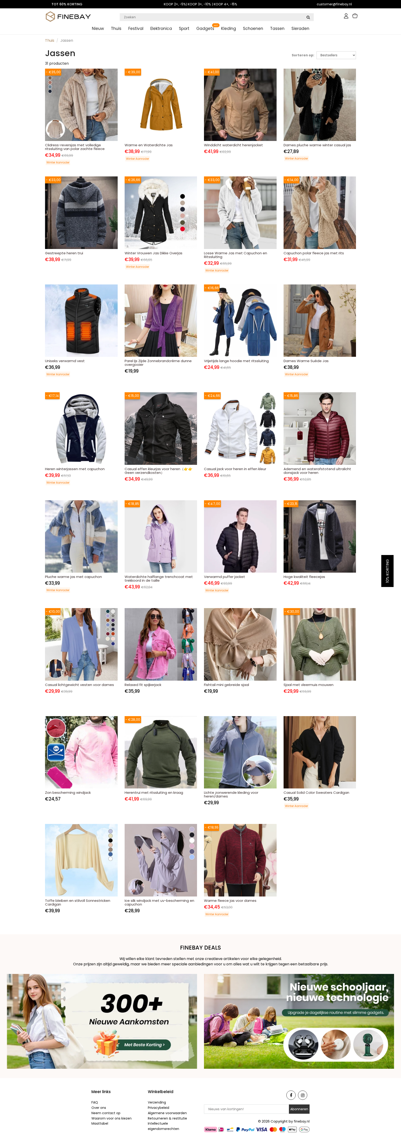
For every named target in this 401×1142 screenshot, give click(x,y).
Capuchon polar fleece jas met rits (314, 253)
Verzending (157, 1102)
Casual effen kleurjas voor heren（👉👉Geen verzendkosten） (159, 470)
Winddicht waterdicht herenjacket (233, 145)
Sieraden (300, 28)
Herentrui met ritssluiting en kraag (154, 792)
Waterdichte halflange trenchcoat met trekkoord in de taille (159, 578)
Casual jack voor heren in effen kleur (235, 468)
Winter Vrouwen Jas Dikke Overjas (153, 253)
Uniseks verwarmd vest (65, 360)
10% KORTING (387, 571)
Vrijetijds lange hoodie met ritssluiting (236, 360)
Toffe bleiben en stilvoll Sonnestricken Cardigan (77, 902)
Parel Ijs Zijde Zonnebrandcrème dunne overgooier (158, 362)
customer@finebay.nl (334, 4)
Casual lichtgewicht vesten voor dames (79, 684)
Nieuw (98, 28)
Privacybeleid (158, 1107)
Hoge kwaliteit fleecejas (304, 576)
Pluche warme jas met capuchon (73, 576)
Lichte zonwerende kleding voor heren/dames (231, 794)
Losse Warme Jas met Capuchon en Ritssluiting (235, 255)
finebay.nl (302, 1121)
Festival (135, 28)
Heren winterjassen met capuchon (75, 468)
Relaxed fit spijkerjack (143, 684)
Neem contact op (105, 1113)
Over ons (98, 1107)
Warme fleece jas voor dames (230, 900)
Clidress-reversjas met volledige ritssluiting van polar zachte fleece (75, 147)
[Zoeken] (308, 17)
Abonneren (299, 1109)
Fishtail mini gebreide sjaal (226, 684)
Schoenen (253, 28)
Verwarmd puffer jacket (224, 576)
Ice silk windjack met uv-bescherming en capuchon (159, 902)
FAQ (94, 1102)
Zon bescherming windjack (68, 792)
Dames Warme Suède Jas (306, 360)
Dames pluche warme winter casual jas (317, 145)
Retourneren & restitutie (167, 1118)
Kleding (228, 28)
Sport (184, 28)
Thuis (116, 28)
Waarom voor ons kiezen (111, 1118)
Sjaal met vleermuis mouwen (308, 684)
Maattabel (99, 1123)
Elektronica (161, 28)
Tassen (277, 28)
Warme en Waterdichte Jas (149, 145)
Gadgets (205, 28)
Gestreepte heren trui (64, 253)
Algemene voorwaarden (167, 1113)
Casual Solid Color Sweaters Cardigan (316, 792)
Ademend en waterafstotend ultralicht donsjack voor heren (317, 470)
